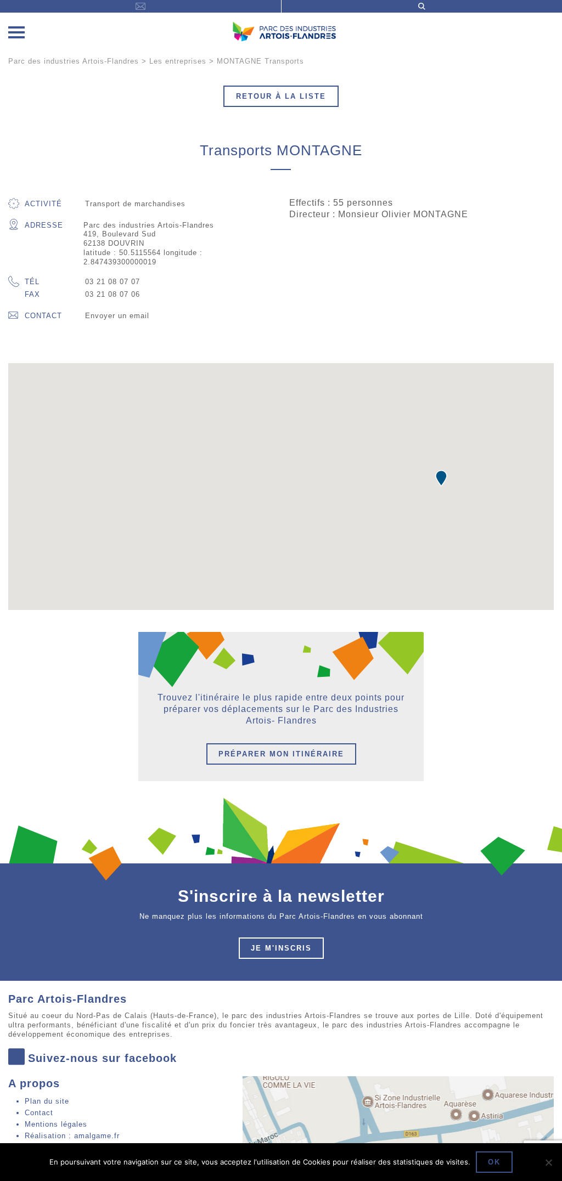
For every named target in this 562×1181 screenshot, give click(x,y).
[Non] (548, 1162)
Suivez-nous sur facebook (102, 1058)
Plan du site (47, 1101)
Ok (494, 1162)
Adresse (44, 225)
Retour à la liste (281, 96)
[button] (441, 478)
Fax (32, 294)
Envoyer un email (117, 316)
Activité (43, 204)
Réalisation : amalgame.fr (72, 1136)
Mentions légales (56, 1124)
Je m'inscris (281, 948)
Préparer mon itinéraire (281, 754)
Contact (43, 316)
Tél (32, 282)
